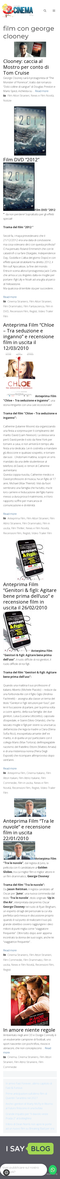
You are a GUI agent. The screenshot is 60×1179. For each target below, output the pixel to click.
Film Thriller (17, 528)
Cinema (12, 1057)
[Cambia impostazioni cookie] (6, 1172)
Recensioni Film (19, 311)
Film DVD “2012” (21, 159)
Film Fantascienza (34, 306)
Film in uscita (25, 783)
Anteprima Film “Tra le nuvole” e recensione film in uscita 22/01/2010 (28, 830)
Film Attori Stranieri (18, 95)
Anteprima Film (16, 518)
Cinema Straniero (18, 301)
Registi (33, 311)
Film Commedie (12, 960)
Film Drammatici (12, 306)
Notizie (7, 100)
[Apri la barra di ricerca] (44, 11)
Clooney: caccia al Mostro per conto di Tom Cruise (26, 67)
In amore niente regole (29, 1030)
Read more (41, 91)
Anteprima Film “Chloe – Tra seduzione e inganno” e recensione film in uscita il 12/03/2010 (28, 336)
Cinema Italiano (36, 773)
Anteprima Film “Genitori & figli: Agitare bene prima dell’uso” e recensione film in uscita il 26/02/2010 (29, 596)
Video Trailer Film (42, 533)
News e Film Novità (42, 95)
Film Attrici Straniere (25, 1062)
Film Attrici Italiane (29, 778)
